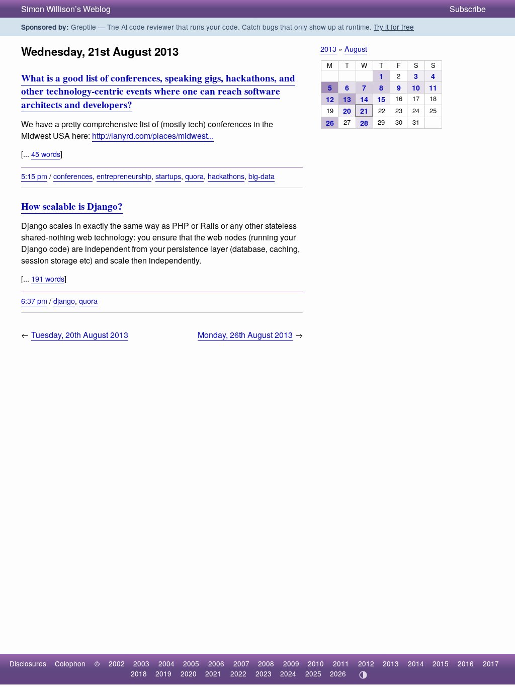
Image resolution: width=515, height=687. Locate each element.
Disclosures (28, 663)
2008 (266, 663)
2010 (316, 663)
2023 (263, 673)
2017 (491, 663)
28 (364, 123)
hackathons (226, 175)
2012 (366, 663)
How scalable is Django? (72, 206)
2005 (191, 663)
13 (347, 99)
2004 (166, 663)
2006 (216, 663)
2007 (241, 663)
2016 (466, 663)
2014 (416, 663)
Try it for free (394, 27)
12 (330, 99)
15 (381, 99)
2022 (238, 673)
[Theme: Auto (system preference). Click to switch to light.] (363, 674)
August (356, 48)
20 (347, 111)
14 (364, 99)
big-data (261, 175)
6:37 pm (34, 300)
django (64, 300)
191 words (47, 278)
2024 (288, 673)
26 (330, 123)
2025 (313, 673)
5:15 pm (34, 175)
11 (433, 87)
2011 (341, 663)
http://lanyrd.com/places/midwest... (153, 135)
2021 (213, 673)
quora (194, 175)
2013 (328, 48)
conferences (73, 175)
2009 (291, 663)
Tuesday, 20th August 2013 (79, 334)
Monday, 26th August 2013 (245, 334)
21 (364, 111)
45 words (45, 153)
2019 (163, 673)
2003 (141, 663)
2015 (441, 663)
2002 (117, 663)
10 (416, 87)
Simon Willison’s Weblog (66, 9)
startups (168, 175)
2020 (189, 673)
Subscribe (468, 9)
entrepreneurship (124, 175)
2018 (139, 673)
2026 (338, 673)
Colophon (70, 663)
